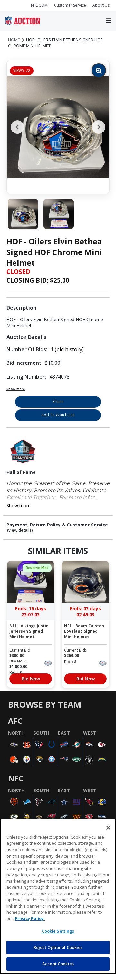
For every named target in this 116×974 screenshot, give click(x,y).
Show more (15, 389)
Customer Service (70, 5)
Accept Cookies (58, 964)
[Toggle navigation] (108, 21)
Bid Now (31, 679)
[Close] (108, 828)
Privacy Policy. (30, 918)
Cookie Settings (58, 931)
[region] (58, 896)
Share (58, 401)
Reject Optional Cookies (58, 947)
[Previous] (17, 127)
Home (14, 40)
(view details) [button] (20, 530)
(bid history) (69, 349)
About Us (101, 5)
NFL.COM (39, 5)
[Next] (98, 127)
